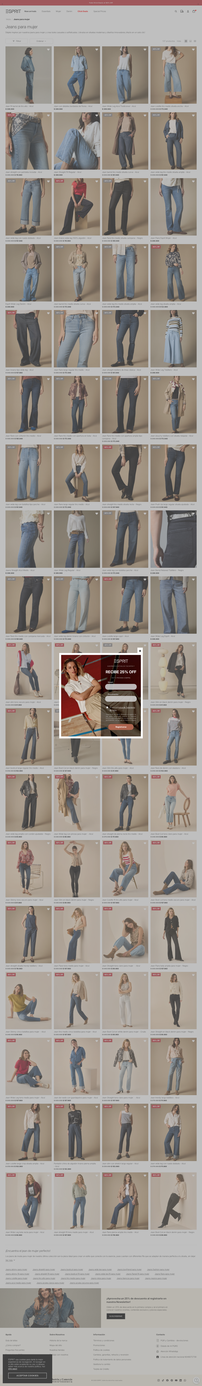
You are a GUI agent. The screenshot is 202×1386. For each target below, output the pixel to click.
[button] (140, 650)
